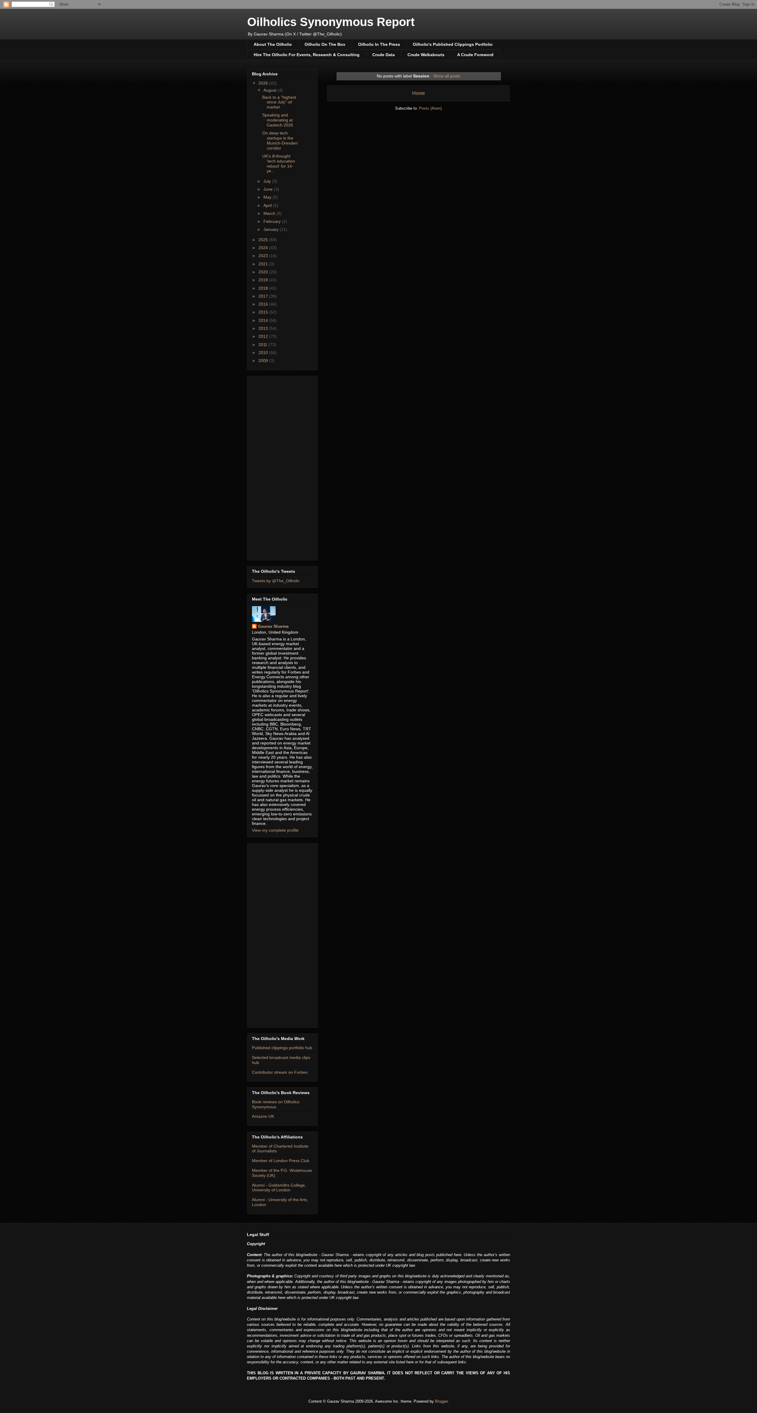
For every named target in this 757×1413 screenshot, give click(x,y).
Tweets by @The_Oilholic (276, 580)
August (270, 90)
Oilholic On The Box (325, 44)
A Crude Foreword (475, 54)
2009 (263, 360)
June (268, 189)
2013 (263, 328)
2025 (263, 239)
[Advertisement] (282, 467)
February (272, 221)
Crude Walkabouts (425, 54)
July (267, 181)
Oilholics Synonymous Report (331, 21)
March (269, 213)
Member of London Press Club (280, 1160)
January (271, 229)
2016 (263, 304)
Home (418, 93)
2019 (263, 280)
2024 (263, 247)
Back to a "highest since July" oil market (279, 102)
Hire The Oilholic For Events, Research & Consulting (307, 54)
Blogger (441, 1401)
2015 (263, 312)
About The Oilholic (273, 44)
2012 (263, 336)
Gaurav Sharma (273, 626)
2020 (263, 272)
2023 (263, 255)
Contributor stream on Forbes (280, 1072)
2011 (263, 344)
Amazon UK (263, 1116)
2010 (263, 352)
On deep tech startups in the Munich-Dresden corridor (280, 140)
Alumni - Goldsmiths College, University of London (279, 1188)
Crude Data (383, 54)
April (268, 205)
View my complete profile (275, 830)
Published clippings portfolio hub (282, 1047)
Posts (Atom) (430, 108)
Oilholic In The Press (379, 44)
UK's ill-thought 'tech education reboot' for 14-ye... (278, 163)
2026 (263, 83)
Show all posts (446, 76)
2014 (263, 320)
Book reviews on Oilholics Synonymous (276, 1104)
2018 (263, 288)
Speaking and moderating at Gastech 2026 (277, 120)
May (268, 197)
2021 (263, 264)
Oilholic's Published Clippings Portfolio (453, 44)
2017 (263, 296)
